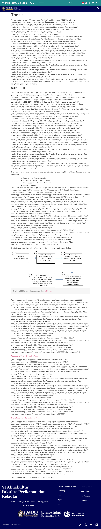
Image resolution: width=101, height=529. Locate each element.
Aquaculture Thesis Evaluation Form (24, 356)
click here (48, 291)
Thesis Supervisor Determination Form (25, 418)
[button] (95, 8)
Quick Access (73, 3)
